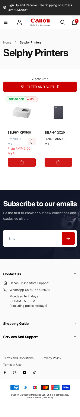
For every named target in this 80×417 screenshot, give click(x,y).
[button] (5, 22)
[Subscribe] (68, 238)
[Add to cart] (22, 162)
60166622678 (39, 290)
